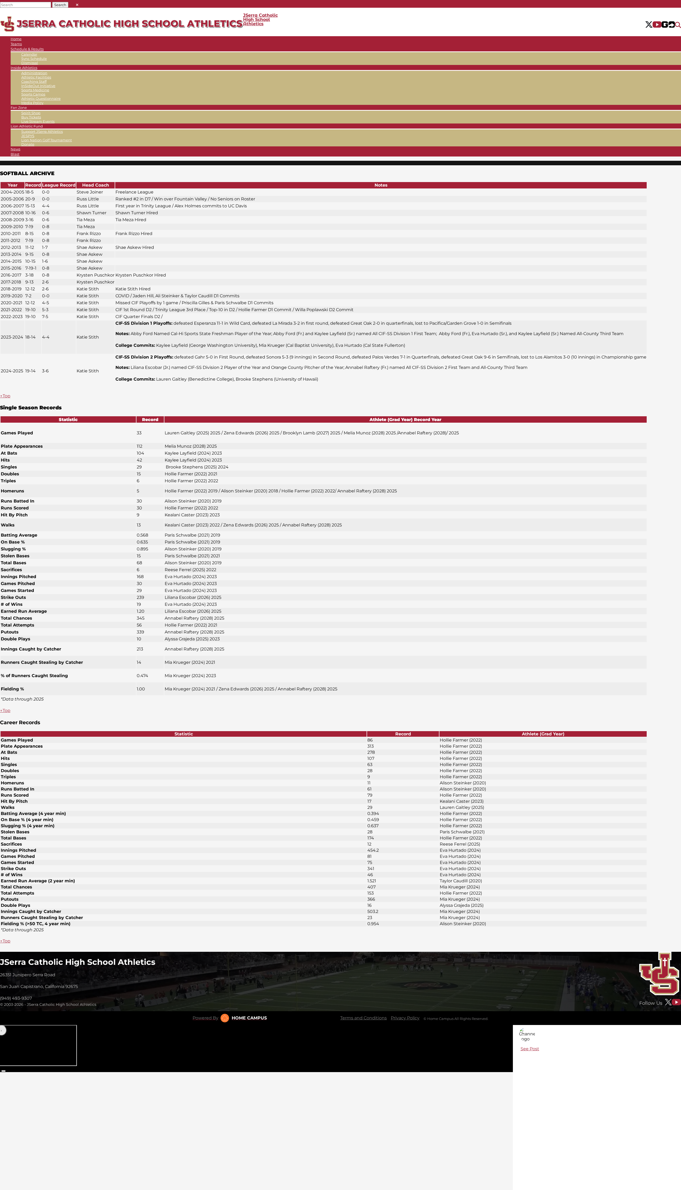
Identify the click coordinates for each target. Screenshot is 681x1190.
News (15, 149)
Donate (27, 144)
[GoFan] (668, 25)
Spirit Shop (30, 113)
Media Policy (32, 103)
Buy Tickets (31, 117)
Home (16, 39)
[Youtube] (657, 25)
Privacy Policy (405, 1017)
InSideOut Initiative (38, 86)
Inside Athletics (24, 67)
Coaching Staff (34, 81)
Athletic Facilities (36, 77)
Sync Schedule (34, 58)
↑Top (5, 395)
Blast (15, 154)
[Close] (523, 1034)
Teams (16, 44)
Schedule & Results (27, 49)
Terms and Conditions (363, 1017)
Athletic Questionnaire (41, 98)
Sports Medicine (35, 90)
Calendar (29, 54)
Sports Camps (33, 94)
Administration (34, 73)
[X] (649, 25)
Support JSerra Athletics (42, 131)
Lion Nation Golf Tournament (46, 140)
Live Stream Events (38, 121)
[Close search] (77, 3)
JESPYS (27, 136)
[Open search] (678, 25)
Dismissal (29, 63)
